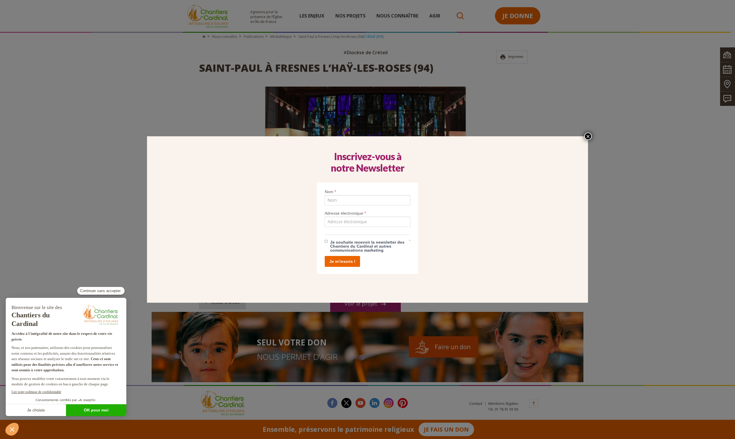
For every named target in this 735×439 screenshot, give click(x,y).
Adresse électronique (345, 213)
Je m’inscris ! (342, 261)
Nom (330, 192)
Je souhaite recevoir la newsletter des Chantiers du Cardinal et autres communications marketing (367, 246)
